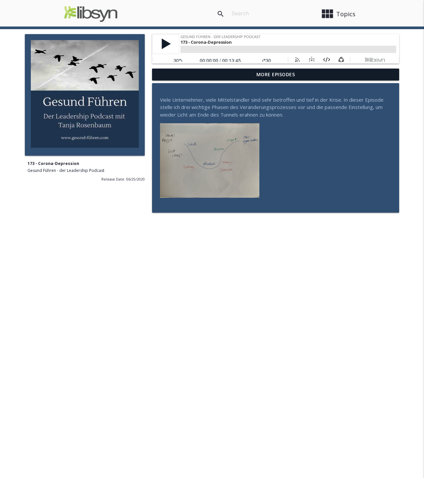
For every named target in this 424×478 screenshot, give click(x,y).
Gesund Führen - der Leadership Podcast (65, 170)
